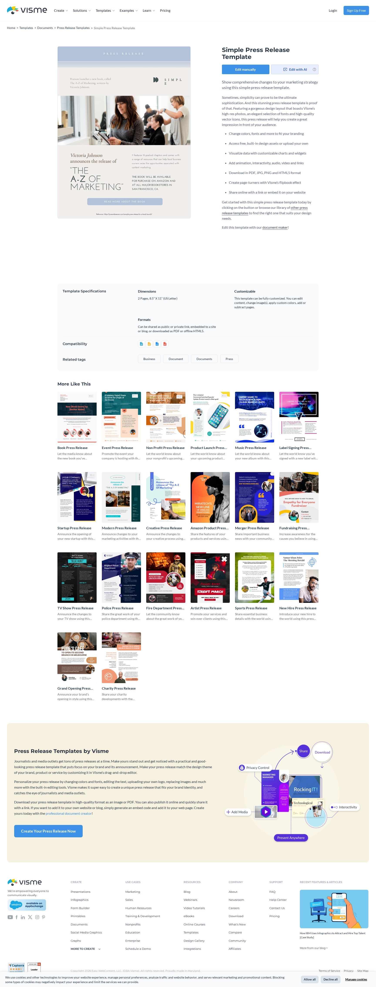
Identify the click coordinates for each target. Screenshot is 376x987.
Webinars (190, 900)
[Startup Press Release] (77, 497)
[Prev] (90, 132)
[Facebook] (17, 917)
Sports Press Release (251, 608)
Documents (79, 924)
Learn (147, 10)
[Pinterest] (43, 917)
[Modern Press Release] (121, 497)
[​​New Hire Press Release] (299, 577)
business (149, 359)
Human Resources (138, 908)
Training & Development (142, 916)
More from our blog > (314, 948)
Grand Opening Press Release (74, 688)
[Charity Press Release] (121, 657)
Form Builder (80, 908)
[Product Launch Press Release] (210, 417)
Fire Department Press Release (164, 608)
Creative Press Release (164, 528)
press (229, 359)
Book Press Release (72, 448)
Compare (235, 932)
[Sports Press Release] (254, 577)
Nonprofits (132, 924)
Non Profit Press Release (165, 448)
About (233, 891)
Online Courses (194, 924)
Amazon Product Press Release (208, 528)
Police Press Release (118, 608)
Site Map (362, 970)
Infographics (79, 900)
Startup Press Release (74, 528)
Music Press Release (251, 448)
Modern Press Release (119, 528)
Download (236, 916)
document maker (275, 227)
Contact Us (277, 908)
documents (204, 359)
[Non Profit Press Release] (165, 417)
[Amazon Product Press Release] (210, 497)
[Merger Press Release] (254, 497)
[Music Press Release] (254, 417)
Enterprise (132, 940)
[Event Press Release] (121, 417)
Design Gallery (194, 940)
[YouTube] (10, 917)
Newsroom (236, 900)
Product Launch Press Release (207, 448)
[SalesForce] (27, 905)
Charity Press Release (119, 688)
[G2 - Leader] (34, 964)
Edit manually (245, 69)
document (176, 359)
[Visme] (27, 10)
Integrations (192, 948)
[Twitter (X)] (30, 917)
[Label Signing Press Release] (299, 417)
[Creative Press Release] (165, 497)
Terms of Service (330, 970)
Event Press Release (117, 448)
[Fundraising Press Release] (299, 497)
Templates (103, 10)
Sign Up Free (356, 10)
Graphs (76, 940)
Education (132, 932)
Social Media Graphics (86, 932)
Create (59, 10)
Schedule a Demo (138, 948)
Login (333, 10)
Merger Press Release (252, 528)
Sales (129, 900)
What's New (237, 924)
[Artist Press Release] (210, 577)
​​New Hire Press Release (298, 608)
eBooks (189, 916)
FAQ (272, 891)
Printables (78, 916)
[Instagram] (37, 917)
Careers (234, 908)
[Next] (157, 132)
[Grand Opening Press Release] (77, 657)
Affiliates (235, 948)
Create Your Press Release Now (48, 831)
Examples (127, 10)
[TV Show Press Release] (77, 577)
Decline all (331, 979)
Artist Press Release (206, 608)
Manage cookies (356, 979)
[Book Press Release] (77, 417)
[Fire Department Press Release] (165, 577)
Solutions (80, 10)
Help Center (278, 900)
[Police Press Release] (121, 577)
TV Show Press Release (75, 608)
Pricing (165, 10)
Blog (187, 891)
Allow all (310, 979)
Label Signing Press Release (294, 448)
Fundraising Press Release (293, 528)
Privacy (349, 970)
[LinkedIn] (22, 917)
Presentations (80, 891)
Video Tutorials (194, 908)
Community (237, 940)
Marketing (132, 891)
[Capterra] (18, 964)
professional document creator (69, 813)
